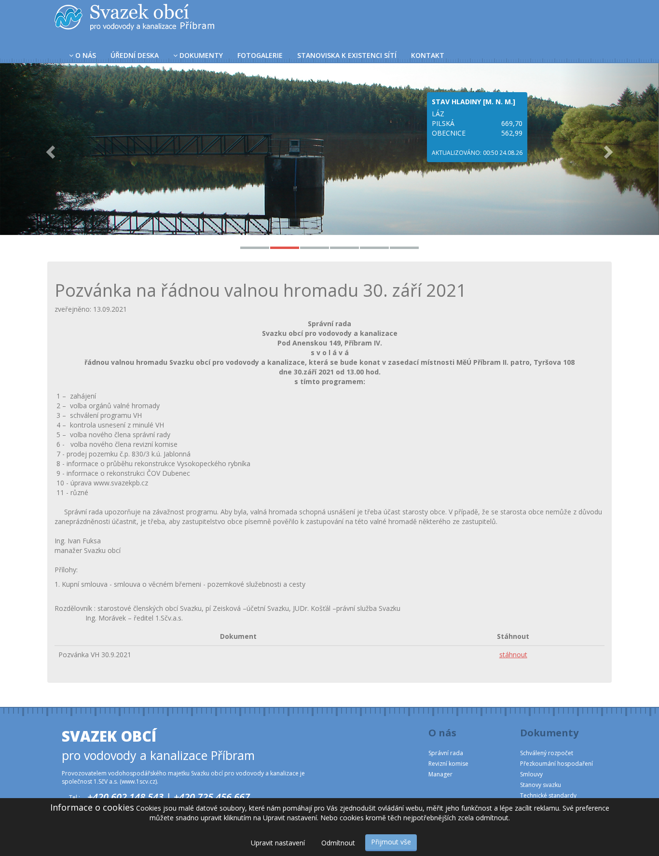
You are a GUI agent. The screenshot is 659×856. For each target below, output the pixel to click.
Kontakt (427, 55)
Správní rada (445, 753)
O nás (85, 55)
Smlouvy (531, 774)
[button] (49, 149)
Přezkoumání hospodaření (556, 763)
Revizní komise (448, 763)
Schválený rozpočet (546, 753)
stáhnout (513, 654)
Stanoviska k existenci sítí (347, 55)
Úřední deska (134, 55)
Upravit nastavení (278, 842)
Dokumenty (201, 55)
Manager (440, 774)
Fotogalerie (260, 55)
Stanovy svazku (540, 785)
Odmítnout (338, 842)
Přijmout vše (391, 841)
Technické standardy (548, 795)
